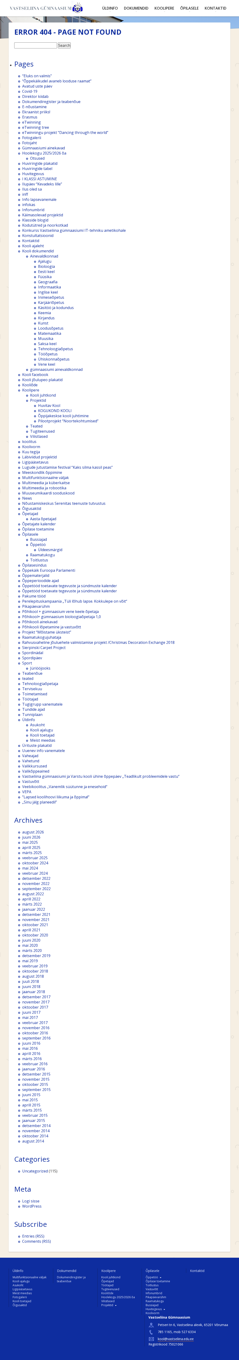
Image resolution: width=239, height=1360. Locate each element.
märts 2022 (32, 904)
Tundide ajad (33, 709)
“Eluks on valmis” (37, 75)
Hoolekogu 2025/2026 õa (44, 153)
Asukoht (37, 724)
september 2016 (36, 1038)
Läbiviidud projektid (39, 457)
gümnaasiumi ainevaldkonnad (56, 369)
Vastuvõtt (30, 781)
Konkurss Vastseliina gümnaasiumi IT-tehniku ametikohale (74, 230)
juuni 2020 (31, 940)
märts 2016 (32, 1058)
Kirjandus (46, 318)
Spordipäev (32, 657)
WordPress (32, 1206)
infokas (28, 204)
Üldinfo (110, 8)
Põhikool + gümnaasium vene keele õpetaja (60, 611)
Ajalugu (44, 261)
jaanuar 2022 (33, 909)
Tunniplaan (32, 714)
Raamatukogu (42, 554)
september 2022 (36, 888)
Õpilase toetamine (38, 529)
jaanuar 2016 (33, 1069)
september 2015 (36, 1089)
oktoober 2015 (35, 1084)
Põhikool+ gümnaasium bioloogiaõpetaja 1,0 (61, 616)
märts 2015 (32, 1110)
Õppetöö (38, 544)
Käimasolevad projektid (42, 214)
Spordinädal (32, 652)
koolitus (29, 441)
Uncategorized (35, 1171)
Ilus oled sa (32, 189)
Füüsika (45, 276)
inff (25, 194)
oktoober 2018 (35, 971)
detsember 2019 (36, 955)
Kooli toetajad (42, 735)
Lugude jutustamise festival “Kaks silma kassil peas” (67, 467)
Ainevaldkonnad (44, 256)
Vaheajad (30, 755)
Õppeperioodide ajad (40, 580)
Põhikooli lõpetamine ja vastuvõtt (51, 627)
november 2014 (35, 1130)
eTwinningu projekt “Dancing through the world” (65, 132)
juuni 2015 (31, 1094)
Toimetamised (34, 694)
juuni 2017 (31, 1012)
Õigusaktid (31, 508)
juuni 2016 (31, 1043)
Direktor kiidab (35, 96)
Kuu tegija (31, 451)
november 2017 (35, 1002)
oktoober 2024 (35, 863)
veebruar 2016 (35, 1063)
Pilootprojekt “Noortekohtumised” (68, 421)
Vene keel (46, 364)
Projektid (38, 400)
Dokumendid (136, 8)
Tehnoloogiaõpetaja (40, 683)
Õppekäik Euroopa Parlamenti (48, 570)
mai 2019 (30, 960)
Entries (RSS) (33, 1236)
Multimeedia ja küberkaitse (46, 482)
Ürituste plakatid (37, 745)
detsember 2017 (36, 996)
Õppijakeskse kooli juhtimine (63, 415)
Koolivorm (31, 446)
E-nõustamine (34, 106)
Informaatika (49, 287)
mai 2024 (30, 868)
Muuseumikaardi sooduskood (48, 493)
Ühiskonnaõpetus (54, 359)
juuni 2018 (31, 986)
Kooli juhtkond (43, 395)
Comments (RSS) (36, 1241)
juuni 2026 (31, 837)
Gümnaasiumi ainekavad (43, 148)
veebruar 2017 (35, 1022)
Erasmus (29, 117)
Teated (36, 426)
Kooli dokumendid (38, 251)
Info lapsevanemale (39, 199)
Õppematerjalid (35, 575)
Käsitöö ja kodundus (56, 307)
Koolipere (164, 8)
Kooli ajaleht (33, 245)
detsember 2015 (36, 1074)
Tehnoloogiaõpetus (55, 348)
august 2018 (33, 976)
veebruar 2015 (35, 1115)
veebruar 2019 (35, 966)
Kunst (43, 323)
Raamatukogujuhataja (41, 637)
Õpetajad (30, 513)
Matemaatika (49, 333)
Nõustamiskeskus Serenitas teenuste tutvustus (63, 503)
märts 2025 (32, 852)
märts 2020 (32, 950)
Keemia (44, 312)
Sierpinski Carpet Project (44, 647)
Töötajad (30, 699)
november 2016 (35, 1027)
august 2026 (33, 832)
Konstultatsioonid (37, 235)
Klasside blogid (35, 220)
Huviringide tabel (37, 168)
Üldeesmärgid (50, 549)
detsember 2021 (36, 914)
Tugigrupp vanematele (42, 704)
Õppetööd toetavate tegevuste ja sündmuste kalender (69, 585)
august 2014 (33, 1141)
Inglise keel (48, 292)
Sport (27, 663)
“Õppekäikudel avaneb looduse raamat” (56, 81)
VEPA (26, 791)
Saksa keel (47, 343)
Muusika (45, 338)
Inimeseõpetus (51, 297)
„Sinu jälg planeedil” (39, 802)
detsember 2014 (36, 1125)
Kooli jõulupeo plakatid (42, 379)
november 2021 (35, 919)
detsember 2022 (36, 878)
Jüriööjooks (40, 668)
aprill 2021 (31, 929)
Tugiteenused (42, 431)
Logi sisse (30, 1201)
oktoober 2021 (35, 924)
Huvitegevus (33, 173)
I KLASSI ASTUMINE (39, 178)
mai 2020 (30, 945)
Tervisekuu (32, 688)
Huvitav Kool (49, 405)
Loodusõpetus (50, 328)
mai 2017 (30, 1017)
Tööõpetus (48, 354)
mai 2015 (30, 1099)
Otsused (37, 158)
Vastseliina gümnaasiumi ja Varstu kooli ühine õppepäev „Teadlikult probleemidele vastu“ (100, 776)
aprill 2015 (31, 1105)
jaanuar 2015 (33, 1120)
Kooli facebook (35, 374)
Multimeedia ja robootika (44, 487)
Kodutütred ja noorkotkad (45, 225)
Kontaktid (215, 8)
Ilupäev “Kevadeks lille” (42, 184)
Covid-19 (29, 91)
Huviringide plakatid (39, 163)
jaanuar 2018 (33, 991)
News (27, 498)
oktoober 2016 (35, 1033)
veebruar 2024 (35, 873)
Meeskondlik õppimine (42, 472)
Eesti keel (46, 271)
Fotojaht (29, 142)
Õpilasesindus (34, 565)
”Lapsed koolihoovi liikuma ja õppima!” (55, 797)
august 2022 (33, 893)
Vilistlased (39, 436)
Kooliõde (30, 384)
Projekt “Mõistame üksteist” (46, 632)
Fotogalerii (31, 137)
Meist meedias (42, 740)
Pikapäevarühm (36, 606)
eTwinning (31, 122)
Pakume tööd (34, 596)
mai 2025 (30, 842)
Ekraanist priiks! (36, 111)
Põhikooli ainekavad (39, 621)
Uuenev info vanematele (43, 750)
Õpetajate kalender (39, 524)
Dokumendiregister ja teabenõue (51, 101)
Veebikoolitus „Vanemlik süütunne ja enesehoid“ (64, 786)
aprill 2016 (31, 1053)
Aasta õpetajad (43, 518)
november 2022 (35, 883)
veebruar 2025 (35, 857)
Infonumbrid (33, 209)
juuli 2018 (30, 981)
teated (27, 678)
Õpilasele (189, 8)
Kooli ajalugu (41, 730)
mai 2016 (30, 1048)
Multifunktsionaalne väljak (45, 477)
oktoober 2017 (35, 1007)
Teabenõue (32, 673)
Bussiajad (38, 539)
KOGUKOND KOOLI (55, 410)
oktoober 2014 (35, 1136)
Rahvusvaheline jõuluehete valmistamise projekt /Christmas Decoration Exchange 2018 (98, 642)
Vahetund (30, 760)
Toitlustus (39, 560)
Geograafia (47, 281)
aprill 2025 (31, 847)
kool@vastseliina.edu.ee (176, 1339)
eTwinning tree (35, 127)
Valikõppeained (35, 771)
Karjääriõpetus (51, 302)
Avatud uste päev (37, 86)
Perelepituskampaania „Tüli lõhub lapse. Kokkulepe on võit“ (74, 601)
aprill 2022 (31, 899)
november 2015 (35, 1079)
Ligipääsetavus (35, 462)
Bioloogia (46, 266)
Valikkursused (34, 766)
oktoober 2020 (35, 935)
